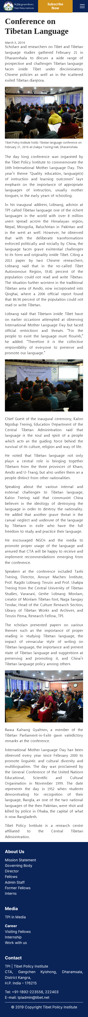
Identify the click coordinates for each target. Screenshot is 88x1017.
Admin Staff (15, 882)
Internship (13, 937)
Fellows (11, 876)
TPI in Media (15, 917)
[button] (82, 6)
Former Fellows (17, 888)
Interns (11, 893)
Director (12, 871)
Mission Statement (20, 860)
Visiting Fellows (18, 931)
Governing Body (18, 865)
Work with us (16, 942)
